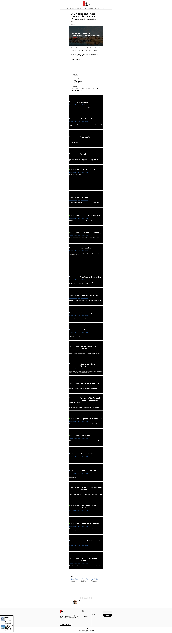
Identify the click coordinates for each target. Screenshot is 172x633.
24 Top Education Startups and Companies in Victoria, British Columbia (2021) (85, 578)
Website (75, 104)
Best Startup (80, 600)
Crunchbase (81, 92)
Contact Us (83, 614)
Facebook (82, 104)
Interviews (93, 612)
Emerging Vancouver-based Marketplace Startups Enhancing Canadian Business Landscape (9, 619)
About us (82, 611)
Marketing (93, 614)
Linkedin (86, 104)
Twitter (79, 104)
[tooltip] (80, 598)
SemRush (86, 92)
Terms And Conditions (84, 616)
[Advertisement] (86, 67)
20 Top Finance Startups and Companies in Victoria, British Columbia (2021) (75, 578)
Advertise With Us (84, 613)
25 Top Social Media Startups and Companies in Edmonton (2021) (9, 627)
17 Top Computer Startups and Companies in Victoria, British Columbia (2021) (95, 578)
